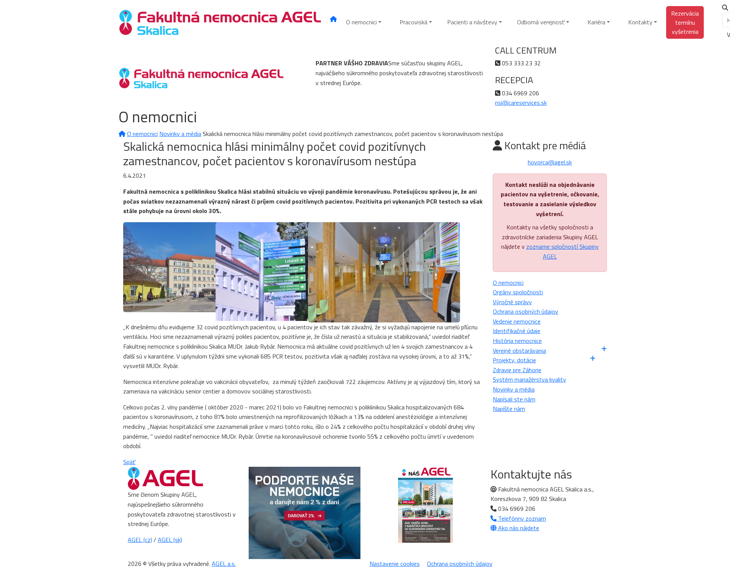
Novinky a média (180, 133)
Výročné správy (512, 301)
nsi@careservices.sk (521, 102)
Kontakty (640, 22)
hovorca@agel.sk (550, 162)
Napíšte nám (509, 408)
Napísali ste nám (514, 399)
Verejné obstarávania (519, 350)
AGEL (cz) (140, 539)
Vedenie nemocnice (517, 321)
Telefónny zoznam (521, 518)
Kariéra (596, 22)
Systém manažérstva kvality (529, 379)
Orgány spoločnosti (518, 292)
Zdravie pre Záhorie (517, 369)
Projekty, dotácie (514, 360)
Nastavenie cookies (395, 563)
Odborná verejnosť (541, 22)
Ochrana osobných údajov (525, 311)
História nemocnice (517, 340)
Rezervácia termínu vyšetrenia (685, 22)
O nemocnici (361, 22)
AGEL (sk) (170, 539)
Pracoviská (413, 22)
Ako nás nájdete (518, 527)
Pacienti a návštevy (472, 22)
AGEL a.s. (224, 563)
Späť (129, 461)
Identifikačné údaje (516, 330)
